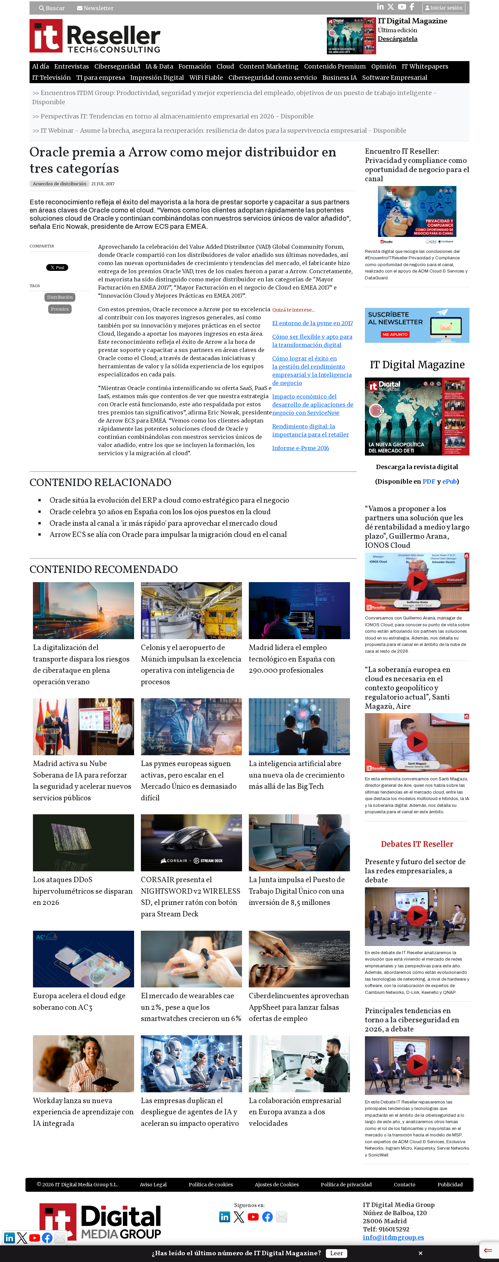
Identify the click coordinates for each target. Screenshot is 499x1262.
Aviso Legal (153, 1185)
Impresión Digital (157, 77)
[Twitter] (390, 7)
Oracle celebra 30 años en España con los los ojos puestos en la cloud (160, 512)
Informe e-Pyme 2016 (300, 448)
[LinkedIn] (380, 7)
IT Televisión (51, 77)
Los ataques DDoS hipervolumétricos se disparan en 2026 (83, 891)
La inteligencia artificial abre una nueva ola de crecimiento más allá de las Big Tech (297, 775)
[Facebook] (412, 7)
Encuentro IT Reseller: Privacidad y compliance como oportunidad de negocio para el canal (417, 166)
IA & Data (159, 66)
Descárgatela (398, 39)
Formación (195, 66)
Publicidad (450, 1185)
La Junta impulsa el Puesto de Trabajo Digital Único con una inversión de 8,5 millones (297, 891)
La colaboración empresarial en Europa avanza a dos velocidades (295, 1112)
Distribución (60, 297)
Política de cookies (211, 1185)
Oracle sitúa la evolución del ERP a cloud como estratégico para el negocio (169, 501)
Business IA (339, 77)
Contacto (404, 1185)
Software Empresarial (394, 77)
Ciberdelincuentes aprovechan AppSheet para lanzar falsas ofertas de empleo (299, 1007)
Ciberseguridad (117, 66)
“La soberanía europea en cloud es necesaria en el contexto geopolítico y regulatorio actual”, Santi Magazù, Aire (407, 688)
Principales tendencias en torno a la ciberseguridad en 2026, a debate (412, 1020)
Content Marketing (269, 66)
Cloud (225, 66)
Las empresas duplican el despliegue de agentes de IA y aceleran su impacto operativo (190, 1112)
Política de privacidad (346, 1185)
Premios (60, 309)
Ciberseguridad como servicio (272, 77)
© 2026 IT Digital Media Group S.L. (77, 1185)
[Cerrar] (420, 1252)
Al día (40, 66)
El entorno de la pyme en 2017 (312, 323)
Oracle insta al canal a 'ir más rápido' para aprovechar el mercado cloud (164, 524)
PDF (429, 481)
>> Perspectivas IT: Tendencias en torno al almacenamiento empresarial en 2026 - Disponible (173, 116)
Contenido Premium (335, 66)
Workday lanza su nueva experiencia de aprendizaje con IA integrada (83, 1112)
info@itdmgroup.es (393, 1237)
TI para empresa (100, 77)
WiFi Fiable (206, 77)
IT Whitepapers (425, 66)
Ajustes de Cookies (277, 1185)
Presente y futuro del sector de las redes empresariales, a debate (415, 871)
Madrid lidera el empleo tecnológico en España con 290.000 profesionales (292, 659)
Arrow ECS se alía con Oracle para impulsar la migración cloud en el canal (168, 535)
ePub (449, 481)
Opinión (383, 66)
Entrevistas (71, 66)
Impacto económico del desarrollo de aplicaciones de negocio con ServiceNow (312, 404)
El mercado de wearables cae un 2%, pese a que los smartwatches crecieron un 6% (191, 1007)
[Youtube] (402, 7)
